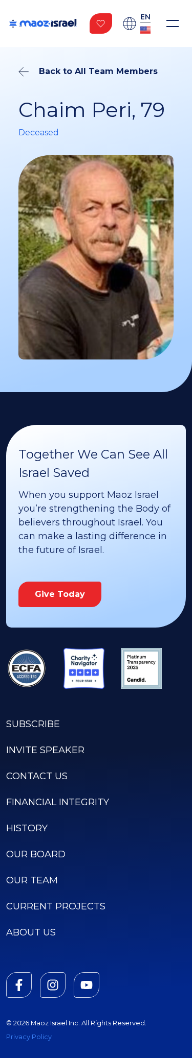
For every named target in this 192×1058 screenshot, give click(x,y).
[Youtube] (86, 985)
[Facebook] (19, 985)
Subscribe (33, 724)
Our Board (36, 854)
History (27, 828)
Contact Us (37, 776)
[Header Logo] (42, 23)
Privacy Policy (29, 1037)
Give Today (60, 594)
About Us (31, 932)
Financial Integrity (57, 802)
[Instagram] (53, 985)
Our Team (32, 880)
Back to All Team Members (98, 71)
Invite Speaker (45, 750)
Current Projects (55, 906)
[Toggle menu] (172, 23)
